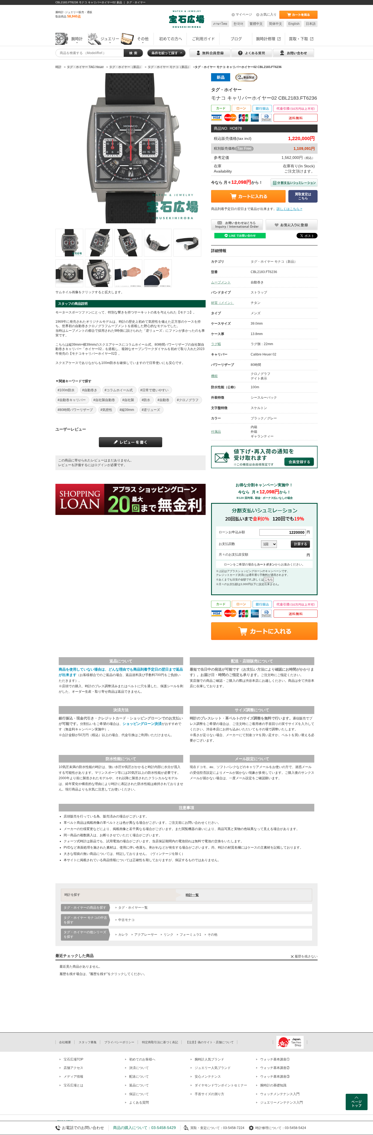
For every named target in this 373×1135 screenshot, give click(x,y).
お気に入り (268, 14)
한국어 (238, 24)
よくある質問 (139, 1102)
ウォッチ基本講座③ (275, 1076)
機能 (214, 376)
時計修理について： (270, 1128)
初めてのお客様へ (142, 1059)
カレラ (123, 935)
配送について (139, 1076)
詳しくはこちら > (289, 209)
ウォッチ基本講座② (275, 1068)
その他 (212, 935)
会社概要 (65, 1042)
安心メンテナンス (208, 1076)
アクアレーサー (145, 935)
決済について (139, 1068)
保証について (139, 1094)
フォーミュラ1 (190, 935)
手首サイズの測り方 (209, 1094)
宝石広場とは (73, 1085)
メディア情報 (73, 1076)
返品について (139, 1085)
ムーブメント (221, 282)
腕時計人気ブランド (209, 1059)
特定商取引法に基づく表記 (160, 1042)
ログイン (100, 465)
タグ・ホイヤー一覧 (133, 907)
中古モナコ (126, 920)
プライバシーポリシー (119, 1042)
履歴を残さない (306, 956)
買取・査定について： (206, 1128)
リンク (168, 935)
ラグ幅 (216, 344)
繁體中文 (256, 24)
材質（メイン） (222, 303)
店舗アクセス (73, 1068)
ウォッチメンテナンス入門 (280, 1094)
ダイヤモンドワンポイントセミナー (221, 1085)
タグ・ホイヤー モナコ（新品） (274, 261)
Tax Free (244, 148)
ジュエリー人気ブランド (213, 1068)
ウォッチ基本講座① (275, 1059)
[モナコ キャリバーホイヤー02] (69, 242)
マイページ (244, 14)
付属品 (216, 432)
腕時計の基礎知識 (273, 1085)
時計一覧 (192, 895)
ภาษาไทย (220, 24)
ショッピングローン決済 (142, 724)
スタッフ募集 (88, 1042)
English (294, 24)
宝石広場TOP (73, 1059)
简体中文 (275, 24)
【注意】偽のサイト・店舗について (210, 1042)
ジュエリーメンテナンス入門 (281, 1102)
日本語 (311, 24)
